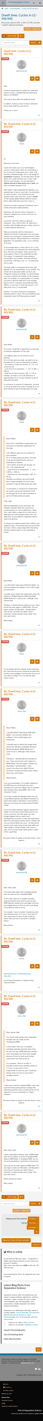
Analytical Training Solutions (10, 1406)
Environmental (34, 1312)
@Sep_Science (28, 1322)
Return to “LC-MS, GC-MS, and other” (16, 1240)
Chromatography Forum (18, 2)
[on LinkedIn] (39, 1369)
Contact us (8, 1387)
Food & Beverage (22, 1312)
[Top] (39, 115)
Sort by (29, 1223)
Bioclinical (22, 1315)
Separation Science (31, 1325)
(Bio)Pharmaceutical (11, 1315)
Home (6, 1384)
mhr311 (21, 959)
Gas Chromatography (23, 1317)
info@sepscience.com (27, 1363)
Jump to (36, 1245)
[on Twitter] (36, 1369)
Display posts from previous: (21, 1218)
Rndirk (21, 144)
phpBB (20, 1413)
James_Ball (22, 711)
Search (33, 43)
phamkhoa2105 (21, 71)
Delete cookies (9, 1390)
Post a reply (12, 36)
